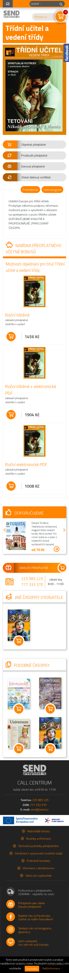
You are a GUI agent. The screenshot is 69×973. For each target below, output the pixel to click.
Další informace (51, 968)
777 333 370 (32, 584)
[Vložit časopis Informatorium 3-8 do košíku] (19, 709)
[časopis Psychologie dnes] (50, 693)
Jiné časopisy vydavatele (38, 597)
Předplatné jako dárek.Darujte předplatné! (31, 905)
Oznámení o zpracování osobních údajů (38, 853)
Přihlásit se (40, 17)
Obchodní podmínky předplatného (38, 846)
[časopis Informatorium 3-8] (19, 693)
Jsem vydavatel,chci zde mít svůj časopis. (33, 943)
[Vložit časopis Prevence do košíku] (19, 641)
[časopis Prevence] (19, 625)
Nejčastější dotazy (38, 831)
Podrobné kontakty (38, 860)
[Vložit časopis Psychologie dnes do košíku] (50, 709)
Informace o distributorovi (38, 868)
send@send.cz (40, 809)
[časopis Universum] (19, 733)
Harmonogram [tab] (52, 189)
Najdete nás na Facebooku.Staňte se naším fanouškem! (35, 917)
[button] (34, 144)
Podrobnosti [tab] (30, 189)
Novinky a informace (38, 838)
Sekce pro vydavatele (38, 875)
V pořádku (32, 969)
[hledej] (61, 4)
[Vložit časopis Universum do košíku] (19, 749)
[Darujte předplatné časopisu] (34, 568)
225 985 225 (32, 579)
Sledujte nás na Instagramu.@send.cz (35, 930)
